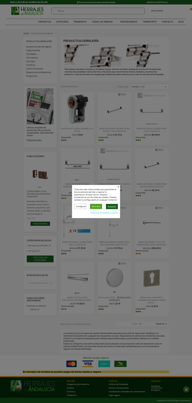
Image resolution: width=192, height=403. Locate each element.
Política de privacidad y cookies (104, 212)
